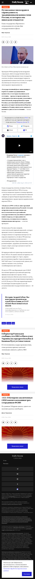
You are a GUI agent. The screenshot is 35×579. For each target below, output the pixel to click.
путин (9, 323)
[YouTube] (17, 474)
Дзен (24, 122)
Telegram (19, 122)
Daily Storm (17, 2)
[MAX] (17, 489)
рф (13, 323)
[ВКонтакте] (17, 479)
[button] (2, 3)
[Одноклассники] (17, 484)
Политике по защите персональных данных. (12, 504)
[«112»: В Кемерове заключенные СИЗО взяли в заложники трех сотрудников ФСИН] (3, 422)
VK (28, 122)
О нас (4, 460)
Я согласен (27, 574)
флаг (4, 323)
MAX (26, 118)
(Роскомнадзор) (12, 496)
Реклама (5, 463)
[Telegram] (17, 469)
